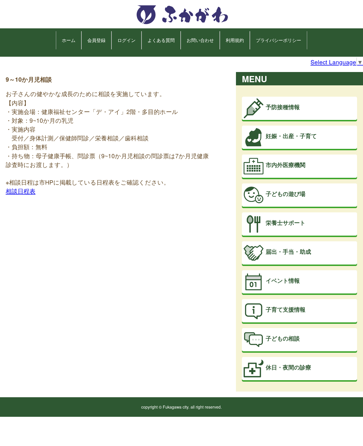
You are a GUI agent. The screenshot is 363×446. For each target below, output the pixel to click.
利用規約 (235, 40)
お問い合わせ (200, 40)
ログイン (126, 40)
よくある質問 (161, 40)
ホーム (68, 40)
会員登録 (96, 40)
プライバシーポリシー (278, 40)
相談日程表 (20, 191)
